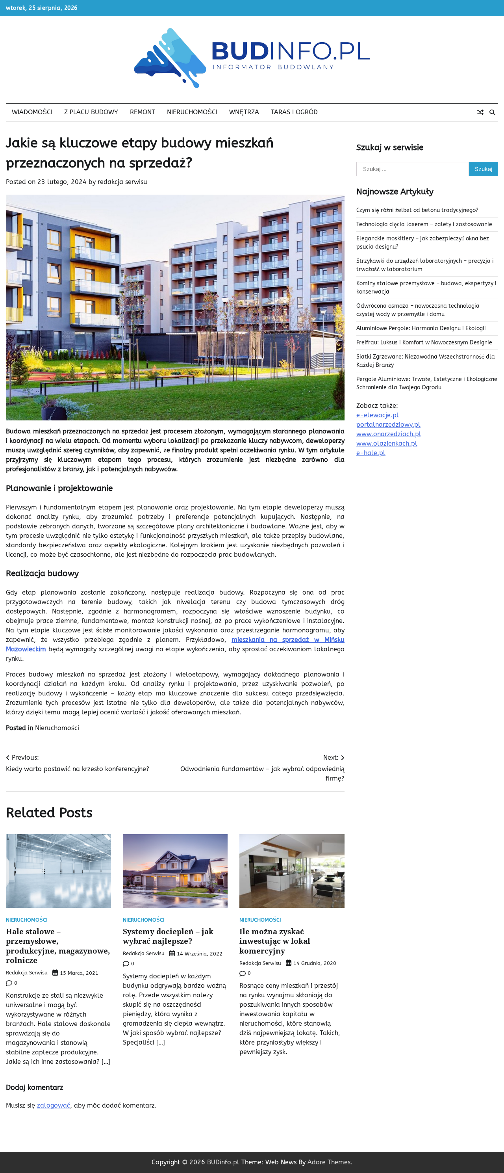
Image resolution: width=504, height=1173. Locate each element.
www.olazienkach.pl (386, 443)
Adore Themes (329, 1162)
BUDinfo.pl (223, 1162)
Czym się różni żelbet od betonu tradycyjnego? (417, 210)
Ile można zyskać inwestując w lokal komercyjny (274, 941)
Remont (142, 112)
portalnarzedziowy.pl (388, 424)
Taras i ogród (294, 112)
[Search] (492, 112)
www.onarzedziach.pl (388, 434)
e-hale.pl (370, 453)
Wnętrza (244, 112)
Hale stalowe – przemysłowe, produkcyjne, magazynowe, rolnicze (58, 946)
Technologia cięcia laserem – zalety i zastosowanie (424, 224)
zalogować (53, 1105)
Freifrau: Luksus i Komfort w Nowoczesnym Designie (424, 342)
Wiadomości (32, 112)
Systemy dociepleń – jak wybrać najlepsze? (168, 936)
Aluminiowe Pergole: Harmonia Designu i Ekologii (421, 328)
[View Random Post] (480, 112)
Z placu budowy (91, 112)
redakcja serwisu (122, 182)
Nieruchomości (192, 112)
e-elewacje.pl (377, 415)
